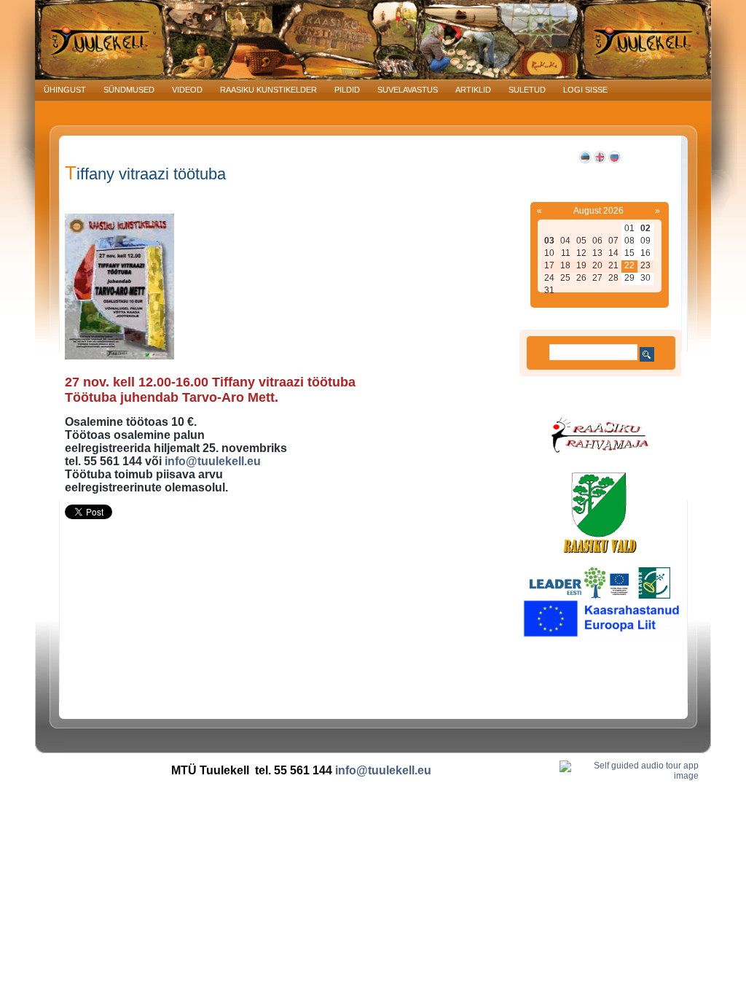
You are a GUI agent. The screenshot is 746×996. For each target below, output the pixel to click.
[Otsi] (647, 354)
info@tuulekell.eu (213, 461)
